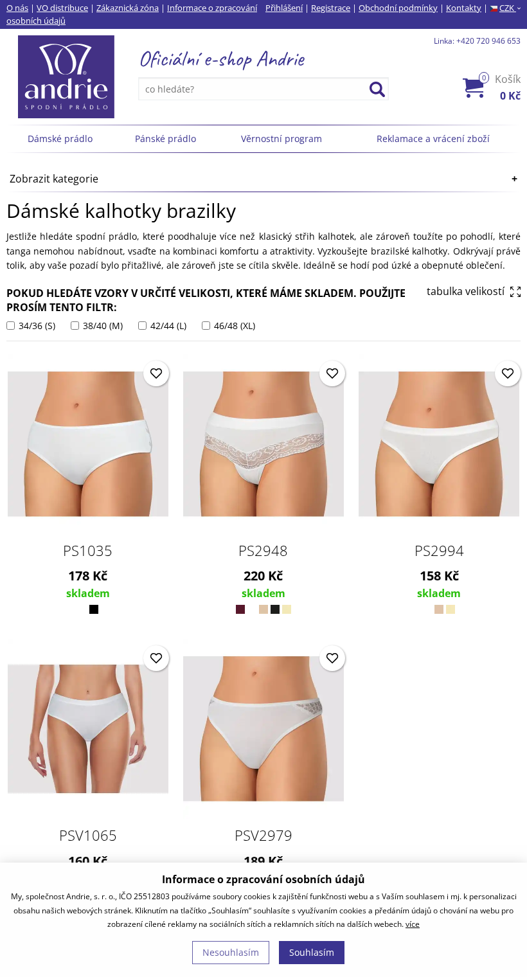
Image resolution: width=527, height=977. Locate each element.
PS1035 (87, 550)
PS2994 (439, 550)
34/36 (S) (35, 325)
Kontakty (463, 7)
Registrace (330, 7)
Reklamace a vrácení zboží (433, 138)
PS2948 (263, 550)
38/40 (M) (101, 325)
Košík (501, 87)
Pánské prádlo (165, 138)
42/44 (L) (167, 325)
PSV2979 (263, 835)
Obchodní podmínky (398, 7)
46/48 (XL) (233, 325)
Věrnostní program (281, 138)
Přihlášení (284, 7)
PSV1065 (88, 835)
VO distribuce (62, 7)
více (413, 924)
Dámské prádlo (60, 138)
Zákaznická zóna (127, 7)
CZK (510, 7)
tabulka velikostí (467, 291)
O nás (17, 7)
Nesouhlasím (230, 952)
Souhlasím (311, 952)
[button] (156, 373)
